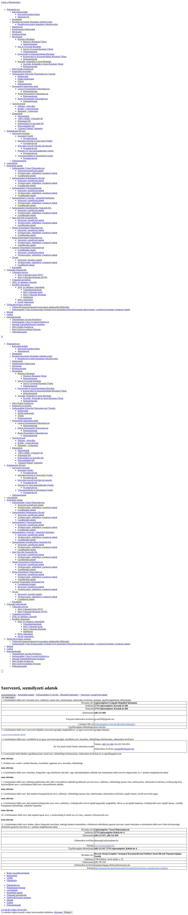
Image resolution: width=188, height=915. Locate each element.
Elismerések (17, 113)
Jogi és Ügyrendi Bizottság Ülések (38, 49)
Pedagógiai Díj (24, 121)
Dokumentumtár (14, 317)
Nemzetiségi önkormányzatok (25, 86)
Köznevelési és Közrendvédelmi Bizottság (36, 54)
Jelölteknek (28, 297)
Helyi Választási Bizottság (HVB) (32, 277)
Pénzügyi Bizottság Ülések (35, 42)
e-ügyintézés (12, 163)
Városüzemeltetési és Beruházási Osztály (35, 156)
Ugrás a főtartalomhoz (10, 2)
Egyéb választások (26, 302)
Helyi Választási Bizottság (34, 295)
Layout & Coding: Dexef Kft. (14, 910)
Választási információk (16, 270)
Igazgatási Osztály (25, 136)
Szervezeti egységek (21, 133)
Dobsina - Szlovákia (26, 106)
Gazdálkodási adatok (27, 175)
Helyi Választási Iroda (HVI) (30, 275)
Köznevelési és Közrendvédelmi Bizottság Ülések (44, 56)
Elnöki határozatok (26, 79)
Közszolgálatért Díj (26, 126)
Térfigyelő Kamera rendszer (19, 304)
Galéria (10, 314)
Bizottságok (17, 37)
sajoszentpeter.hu (8, 695)
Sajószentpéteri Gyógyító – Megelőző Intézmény (33, 198)
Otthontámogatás (19, 332)
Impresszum (12, 875)
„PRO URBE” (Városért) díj (30, 118)
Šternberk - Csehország (28, 111)
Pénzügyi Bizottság (26, 39)
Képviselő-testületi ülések (29, 14)
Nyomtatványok (30, 138)
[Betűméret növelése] (1, 674)
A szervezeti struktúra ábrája (13, 734)
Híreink (10, 312)
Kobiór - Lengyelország (28, 108)
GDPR (10, 878)
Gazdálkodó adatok (26, 265)
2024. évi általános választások (31, 287)
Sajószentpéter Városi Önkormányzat (28, 168)
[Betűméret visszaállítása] (3, 676)
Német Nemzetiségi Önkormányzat (33, 94)
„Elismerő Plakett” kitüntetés (30, 128)
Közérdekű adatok (15, 166)
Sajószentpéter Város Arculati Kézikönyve (30, 322)
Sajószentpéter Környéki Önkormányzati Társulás (33, 74)
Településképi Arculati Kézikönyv (27, 319)
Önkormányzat (13, 9)
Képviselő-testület (20, 12)
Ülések (21, 81)
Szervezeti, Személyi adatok (30, 260)
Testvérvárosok (18, 104)
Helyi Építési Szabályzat (22, 69)
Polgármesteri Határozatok (23, 29)
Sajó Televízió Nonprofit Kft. (25, 218)
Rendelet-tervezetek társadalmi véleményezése (32, 22)
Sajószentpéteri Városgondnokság (27, 188)
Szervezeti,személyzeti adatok (30, 170)
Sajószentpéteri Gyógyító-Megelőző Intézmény (114, 724)
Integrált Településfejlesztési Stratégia (28, 324)
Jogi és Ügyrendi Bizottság (29, 46)
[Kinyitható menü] (1, 679)
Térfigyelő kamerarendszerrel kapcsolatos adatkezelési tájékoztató (40, 307)
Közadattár (17, 267)
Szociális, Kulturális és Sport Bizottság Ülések (43, 64)
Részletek (58, 912)
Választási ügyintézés (21, 280)
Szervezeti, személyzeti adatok (31, 180)
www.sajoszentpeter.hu (104, 845)
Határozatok (17, 27)
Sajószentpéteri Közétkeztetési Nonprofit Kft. (31, 208)
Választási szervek (20, 272)
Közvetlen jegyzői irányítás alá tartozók (35, 146)
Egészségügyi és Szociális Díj (30, 123)
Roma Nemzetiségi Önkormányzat (33, 99)
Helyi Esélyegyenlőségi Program (26, 329)
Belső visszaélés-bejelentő (18, 873)
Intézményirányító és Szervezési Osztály (35, 141)
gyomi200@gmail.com (124, 749)
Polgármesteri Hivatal (16, 131)
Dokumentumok (30, 44)
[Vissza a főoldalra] (1, 5)
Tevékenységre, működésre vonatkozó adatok (37, 173)
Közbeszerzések (19, 34)
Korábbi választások (21, 285)
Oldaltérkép (12, 880)
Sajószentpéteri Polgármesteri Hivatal (28, 178)
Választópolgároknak (32, 290)
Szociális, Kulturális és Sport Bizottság (34, 61)
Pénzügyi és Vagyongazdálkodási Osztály (36, 151)
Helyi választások (25, 299)
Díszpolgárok (23, 116)
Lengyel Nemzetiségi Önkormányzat (34, 89)
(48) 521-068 (107, 744)
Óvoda (15, 257)
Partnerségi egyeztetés (21, 71)
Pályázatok (17, 32)
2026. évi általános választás (24, 282)
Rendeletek (17, 19)
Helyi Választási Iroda (32, 292)
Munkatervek (23, 17)
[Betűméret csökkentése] (1, 676)
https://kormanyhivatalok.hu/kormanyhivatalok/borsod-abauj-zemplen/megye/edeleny (131, 868)
